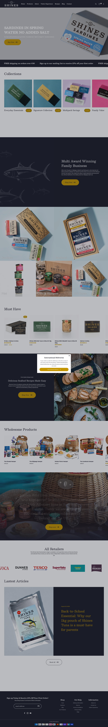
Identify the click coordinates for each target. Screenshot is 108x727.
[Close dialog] (84, 348)
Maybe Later (69, 375)
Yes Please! (69, 370)
